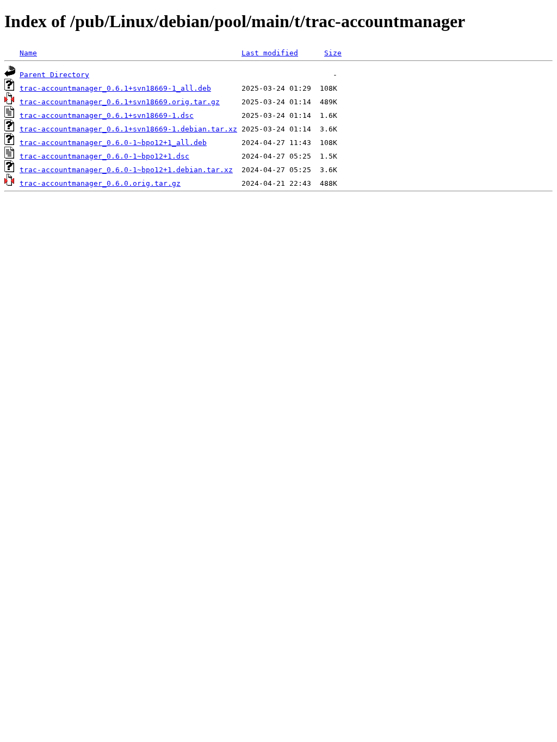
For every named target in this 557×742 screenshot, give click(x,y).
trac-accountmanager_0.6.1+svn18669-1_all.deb (115, 88)
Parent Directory (54, 75)
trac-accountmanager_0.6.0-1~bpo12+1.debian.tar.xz (126, 170)
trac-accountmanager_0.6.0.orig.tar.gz (100, 183)
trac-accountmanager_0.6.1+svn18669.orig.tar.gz (120, 102)
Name (28, 53)
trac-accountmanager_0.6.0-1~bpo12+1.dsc (104, 156)
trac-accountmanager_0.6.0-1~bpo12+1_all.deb (113, 143)
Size (333, 53)
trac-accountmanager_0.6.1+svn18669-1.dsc (107, 115)
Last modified (270, 53)
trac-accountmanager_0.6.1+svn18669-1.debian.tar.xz (128, 129)
